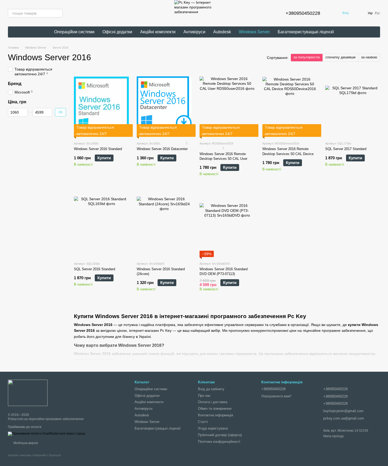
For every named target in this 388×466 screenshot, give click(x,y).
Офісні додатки (117, 32)
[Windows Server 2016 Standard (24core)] (164, 224)
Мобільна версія (25, 443)
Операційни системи (74, 32)
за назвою (369, 57)
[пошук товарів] (58, 13)
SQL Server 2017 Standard (345, 149)
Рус (377, 13)
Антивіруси (194, 32)
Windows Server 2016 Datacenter (162, 149)
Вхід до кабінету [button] (211, 389)
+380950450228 (303, 13)
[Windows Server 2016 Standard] (101, 104)
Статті (203, 422)
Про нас (204, 396)
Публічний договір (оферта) (220, 435)
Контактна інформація (215, 415)
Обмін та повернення (214, 409)
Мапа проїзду (333, 436)
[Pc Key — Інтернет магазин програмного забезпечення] (28, 392)
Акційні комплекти (158, 32)
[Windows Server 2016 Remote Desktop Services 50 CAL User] (227, 104)
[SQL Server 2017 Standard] (352, 104)
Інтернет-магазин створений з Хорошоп (34, 455)
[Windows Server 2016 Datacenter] (164, 104)
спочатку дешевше (340, 57)
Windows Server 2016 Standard (98, 149)
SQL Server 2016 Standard (94, 269)
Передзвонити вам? (276, 396)
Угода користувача (213, 428)
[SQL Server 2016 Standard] (101, 224)
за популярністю (307, 57)
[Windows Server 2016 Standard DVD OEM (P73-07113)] (227, 224)
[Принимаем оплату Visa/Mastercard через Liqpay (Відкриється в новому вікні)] (46, 433)
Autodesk (222, 32)
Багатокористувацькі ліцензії (306, 32)
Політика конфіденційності (219, 442)
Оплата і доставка (212, 402)
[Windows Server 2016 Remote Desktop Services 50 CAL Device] (289, 104)
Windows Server (254, 32)
